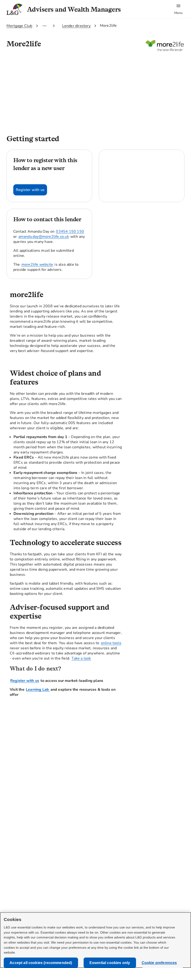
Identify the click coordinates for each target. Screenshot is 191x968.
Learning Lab (38, 689)
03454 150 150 (70, 231)
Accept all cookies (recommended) (41, 963)
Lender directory (76, 25)
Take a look (81, 658)
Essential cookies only (109, 963)
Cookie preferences (159, 963)
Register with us (24, 680)
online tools (111, 643)
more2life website (37, 264)
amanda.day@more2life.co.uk (43, 236)
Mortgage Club (19, 25)
